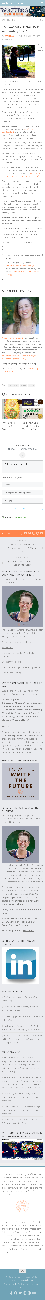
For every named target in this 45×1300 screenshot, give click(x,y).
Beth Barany (11, 36)
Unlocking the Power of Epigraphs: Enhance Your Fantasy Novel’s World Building (21, 1068)
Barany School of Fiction (14, 921)
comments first (29, 448)
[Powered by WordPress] (15, 1284)
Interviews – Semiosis (14, 1119)
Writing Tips (8, 20)
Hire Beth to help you (13, 918)
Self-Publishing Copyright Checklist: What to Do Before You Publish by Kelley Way (22, 1097)
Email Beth (28, 930)
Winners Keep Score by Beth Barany (8, 426)
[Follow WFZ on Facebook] (25, 533)
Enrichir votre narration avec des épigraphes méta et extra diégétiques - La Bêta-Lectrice (21, 1061)
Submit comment (22, 508)
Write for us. (7, 647)
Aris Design (28, 1280)
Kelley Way (9, 1093)
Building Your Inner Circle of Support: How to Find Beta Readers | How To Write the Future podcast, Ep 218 (22, 1039)
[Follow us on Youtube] (41, 533)
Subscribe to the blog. (12, 672)
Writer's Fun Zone (13, 3)
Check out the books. (11, 661)
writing (31, 385)
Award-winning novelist (11, 338)
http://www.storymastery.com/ (19, 265)
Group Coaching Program (15, 925)
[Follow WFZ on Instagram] (33, 533)
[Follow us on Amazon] (21, 533)
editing (23, 385)
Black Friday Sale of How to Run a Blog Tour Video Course (31, 426)
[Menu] (42, 3)
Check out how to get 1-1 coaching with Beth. (22, 667)
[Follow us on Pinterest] (37, 533)
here (14, 579)
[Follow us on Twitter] (29, 533)
